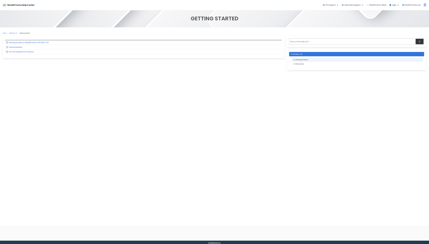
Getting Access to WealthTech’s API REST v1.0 (29, 42)
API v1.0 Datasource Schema (21, 51)
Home (5, 33)
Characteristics (15, 47)
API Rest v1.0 (13, 33)
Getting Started (301, 60)
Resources (299, 64)
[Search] (420, 41)
